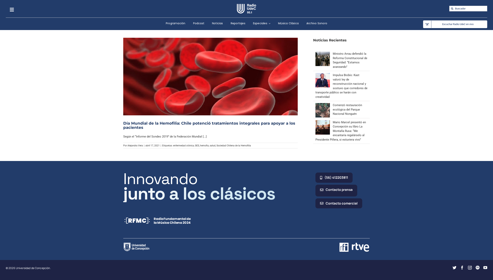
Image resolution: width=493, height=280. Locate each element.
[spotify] (478, 268)
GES (197, 145)
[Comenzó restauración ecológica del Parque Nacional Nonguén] (322, 105)
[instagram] (470, 268)
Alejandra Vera (135, 145)
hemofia (204, 145)
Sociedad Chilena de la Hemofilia (233, 145)
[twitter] (454, 268)
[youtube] (485, 268)
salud (212, 145)
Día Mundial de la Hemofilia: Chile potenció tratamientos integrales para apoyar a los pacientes (209, 125)
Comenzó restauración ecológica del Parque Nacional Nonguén (347, 109)
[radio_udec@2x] (246, 5)
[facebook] (462, 268)
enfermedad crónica (183, 145)
